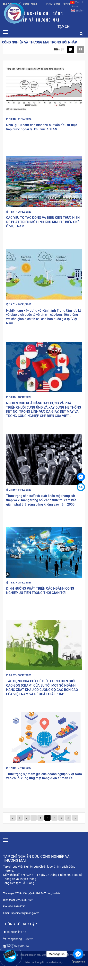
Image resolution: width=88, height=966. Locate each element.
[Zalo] (81, 487)
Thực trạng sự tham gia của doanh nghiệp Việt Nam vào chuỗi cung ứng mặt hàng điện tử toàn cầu (44, 776)
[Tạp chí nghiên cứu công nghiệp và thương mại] (81, 477)
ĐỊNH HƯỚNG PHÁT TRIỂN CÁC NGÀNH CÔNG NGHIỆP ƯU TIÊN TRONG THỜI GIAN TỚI (40, 591)
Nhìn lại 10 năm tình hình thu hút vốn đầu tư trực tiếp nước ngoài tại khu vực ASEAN (41, 127)
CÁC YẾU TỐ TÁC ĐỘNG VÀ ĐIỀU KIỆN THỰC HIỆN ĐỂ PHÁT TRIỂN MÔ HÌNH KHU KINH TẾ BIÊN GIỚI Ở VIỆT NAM (43, 222)
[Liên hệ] (10, 953)
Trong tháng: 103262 (19, 939)
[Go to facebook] (78, 954)
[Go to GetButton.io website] (78, 961)
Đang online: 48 (16, 931)
